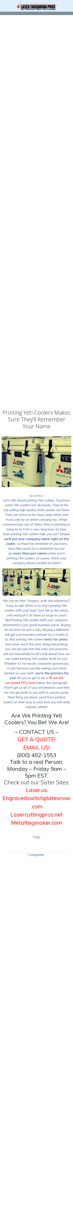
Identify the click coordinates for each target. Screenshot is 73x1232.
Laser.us (36, 790)
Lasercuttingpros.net (36, 814)
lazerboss (38, 495)
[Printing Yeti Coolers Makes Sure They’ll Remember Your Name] (36, 461)
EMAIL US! (36, 747)
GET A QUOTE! (36, 739)
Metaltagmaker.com (36, 822)
